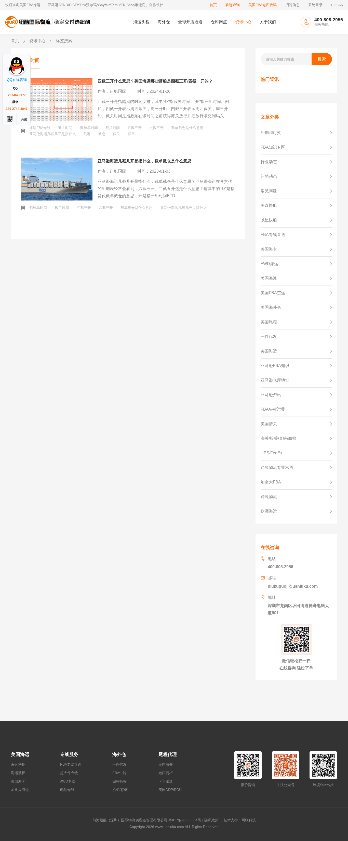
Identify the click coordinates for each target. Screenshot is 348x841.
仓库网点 (219, 22)
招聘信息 (292, 5)
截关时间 (65, 128)
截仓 (101, 134)
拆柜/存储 (120, 790)
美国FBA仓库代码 (262, 5)
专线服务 (69, 754)
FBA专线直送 (70, 764)
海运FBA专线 (39, 128)
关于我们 (268, 22)
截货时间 (112, 128)
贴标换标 (119, 781)
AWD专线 (67, 781)
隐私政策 (211, 820)
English (337, 5)
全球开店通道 (190, 22)
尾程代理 (167, 754)
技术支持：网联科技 (239, 820)
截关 (116, 134)
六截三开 (156, 128)
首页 (213, 5)
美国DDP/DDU (170, 790)
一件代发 (119, 764)
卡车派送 (165, 781)
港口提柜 (165, 773)
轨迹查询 (232, 5)
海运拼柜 (18, 764)
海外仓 (164, 22)
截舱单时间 (89, 128)
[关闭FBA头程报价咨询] (24, 119)
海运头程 (141, 22)
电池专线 (67, 790)
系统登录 (315, 5)
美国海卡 (18, 781)
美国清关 (165, 764)
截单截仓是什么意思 (187, 128)
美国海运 (20, 754)
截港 (86, 134)
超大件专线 (69, 773)
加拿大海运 (20, 790)
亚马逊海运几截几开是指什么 (52, 134)
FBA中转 (119, 773)
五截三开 (134, 128)
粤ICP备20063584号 (184, 820)
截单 (131, 134)
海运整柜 (18, 773)
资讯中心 (243, 22)
